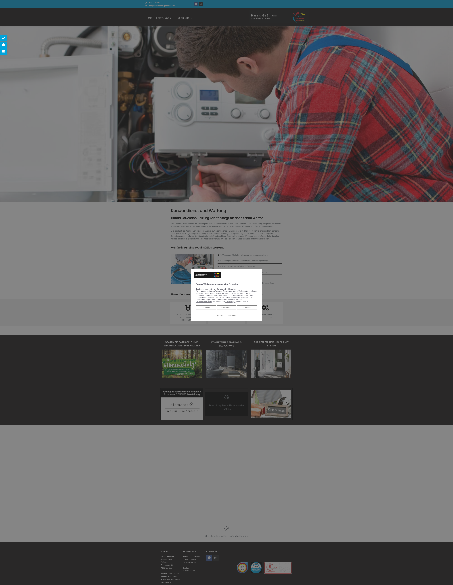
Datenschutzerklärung (204, 301)
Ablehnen (206, 307)
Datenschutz (220, 315)
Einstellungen (226, 307)
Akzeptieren (247, 307)
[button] (3, 38)
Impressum (232, 315)
